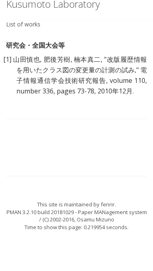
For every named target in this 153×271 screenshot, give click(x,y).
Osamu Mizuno (95, 219)
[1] (7, 59)
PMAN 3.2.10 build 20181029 (40, 212)
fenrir (108, 204)
